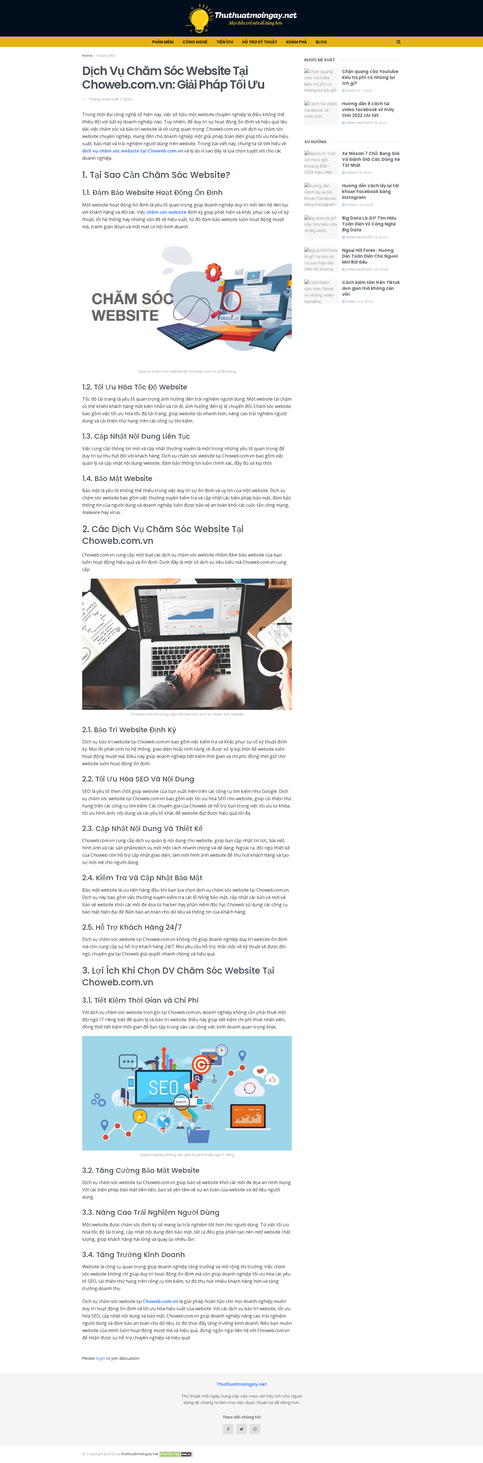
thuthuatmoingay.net (139, 1454)
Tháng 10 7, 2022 (358, 90)
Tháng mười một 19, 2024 (366, 237)
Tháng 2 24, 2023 (359, 205)
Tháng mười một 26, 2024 (366, 269)
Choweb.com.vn (160, 1301)
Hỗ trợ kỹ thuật (259, 42)
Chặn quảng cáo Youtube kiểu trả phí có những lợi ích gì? (370, 77)
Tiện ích (224, 42)
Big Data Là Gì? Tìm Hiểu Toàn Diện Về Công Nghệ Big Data (369, 224)
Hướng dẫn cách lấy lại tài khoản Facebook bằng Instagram (370, 191)
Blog (321, 42)
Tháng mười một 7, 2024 (110, 99)
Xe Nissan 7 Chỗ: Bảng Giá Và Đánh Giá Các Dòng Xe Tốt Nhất (371, 159)
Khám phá (296, 42)
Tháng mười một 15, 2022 (366, 123)
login (100, 1358)
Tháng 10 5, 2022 (359, 301)
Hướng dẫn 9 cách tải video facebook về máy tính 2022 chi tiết (368, 109)
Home (87, 55)
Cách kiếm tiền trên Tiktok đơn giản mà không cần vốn (371, 288)
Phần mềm (163, 42)
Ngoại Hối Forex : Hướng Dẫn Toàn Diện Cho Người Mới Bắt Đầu (370, 256)
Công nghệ (195, 42)
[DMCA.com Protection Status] (176, 1454)
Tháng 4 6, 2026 (358, 172)
